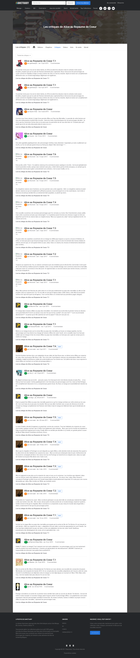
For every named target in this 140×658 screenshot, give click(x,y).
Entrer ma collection (83, 3)
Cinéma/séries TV (67, 632)
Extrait (86, 47)
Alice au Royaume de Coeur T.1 (40, 61)
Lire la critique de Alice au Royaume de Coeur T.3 (32, 247)
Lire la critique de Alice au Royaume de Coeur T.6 (32, 172)
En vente (79, 47)
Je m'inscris (95, 633)
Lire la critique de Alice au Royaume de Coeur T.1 (32, 78)
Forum (95, 8)
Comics (27, 8)
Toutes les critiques (23, 55)
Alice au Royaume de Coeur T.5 (40, 178)
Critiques (57, 47)
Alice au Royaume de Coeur (38, 109)
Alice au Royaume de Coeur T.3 (40, 228)
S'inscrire (120, 3)
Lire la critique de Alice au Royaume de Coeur (31, 127)
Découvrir (70, 3)
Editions (40, 47)
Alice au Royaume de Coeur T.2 (40, 254)
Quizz (66, 8)
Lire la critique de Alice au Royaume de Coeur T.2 (32, 273)
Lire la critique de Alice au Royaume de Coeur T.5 (32, 196)
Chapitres (48, 47)
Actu (71, 47)
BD (34, 8)
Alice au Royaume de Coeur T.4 (40, 202)
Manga (19, 8)
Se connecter (111, 3)
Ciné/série (42, 8)
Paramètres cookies (70, 653)
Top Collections (85, 8)
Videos (65, 47)
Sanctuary (69, 649)
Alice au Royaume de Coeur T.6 (40, 154)
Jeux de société (54, 8)
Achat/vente (74, 8)
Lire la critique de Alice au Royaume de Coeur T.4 (32, 221)
